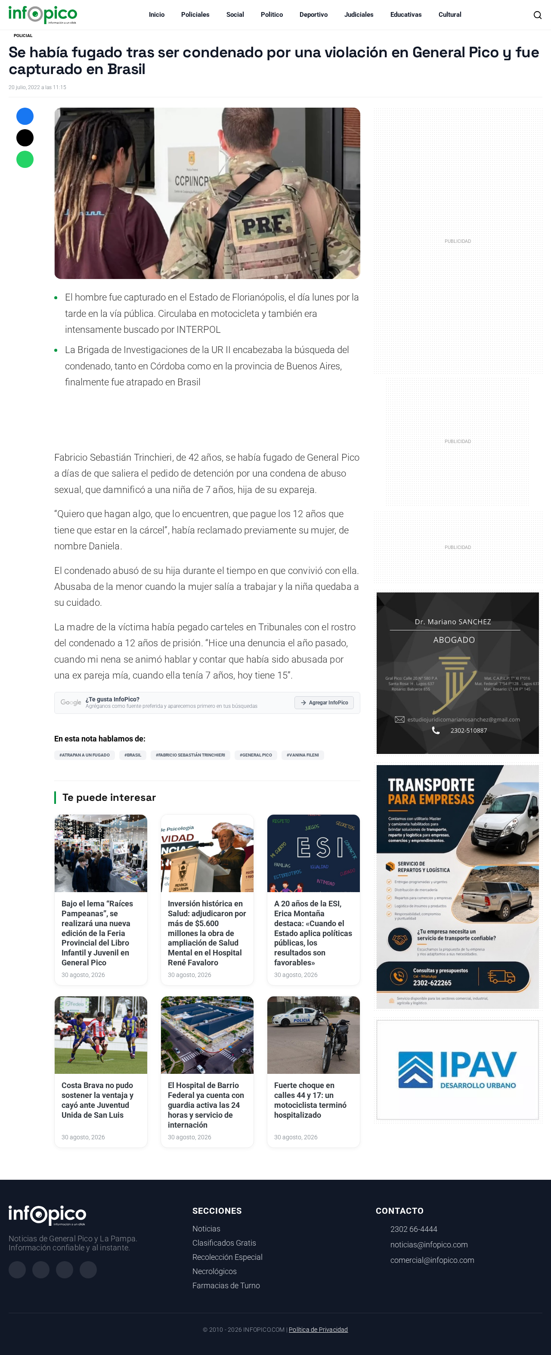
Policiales (195, 15)
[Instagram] (41, 1269)
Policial (23, 35)
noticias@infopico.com (429, 1244)
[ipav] (458, 1069)
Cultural (450, 15)
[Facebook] (17, 1269)
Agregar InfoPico (328, 703)
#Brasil (132, 755)
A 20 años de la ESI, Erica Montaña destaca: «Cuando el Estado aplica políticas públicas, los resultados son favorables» (313, 933)
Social (235, 15)
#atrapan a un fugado (84, 755)
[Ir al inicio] (43, 15)
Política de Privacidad (318, 1329)
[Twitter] (64, 1269)
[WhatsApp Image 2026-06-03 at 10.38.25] (458, 887)
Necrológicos (214, 1271)
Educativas (406, 15)
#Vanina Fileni (303, 755)
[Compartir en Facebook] (25, 116)
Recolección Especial (227, 1257)
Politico (272, 15)
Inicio (156, 15)
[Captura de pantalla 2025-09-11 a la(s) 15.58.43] (458, 672)
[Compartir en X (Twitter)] (25, 137)
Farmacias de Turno (226, 1285)
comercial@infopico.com (432, 1260)
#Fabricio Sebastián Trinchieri (190, 755)
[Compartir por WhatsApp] (25, 159)
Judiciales (359, 15)
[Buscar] (537, 15)
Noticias (206, 1229)
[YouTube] (88, 1269)
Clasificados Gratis (224, 1243)
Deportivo (314, 15)
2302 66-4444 (413, 1229)
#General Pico (256, 755)
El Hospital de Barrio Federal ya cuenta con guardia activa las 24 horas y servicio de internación (206, 1105)
